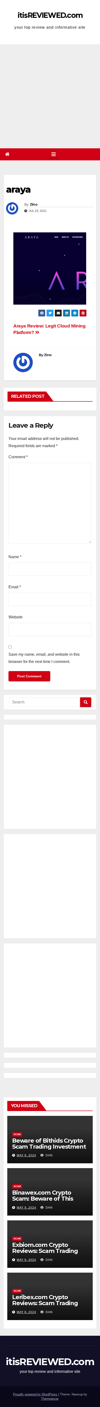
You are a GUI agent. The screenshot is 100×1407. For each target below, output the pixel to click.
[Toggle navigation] (53, 154)
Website (15, 617)
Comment (18, 457)
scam (17, 1134)
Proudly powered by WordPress (35, 1394)
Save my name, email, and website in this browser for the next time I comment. (44, 658)
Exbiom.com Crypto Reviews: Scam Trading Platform (45, 1250)
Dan (49, 1155)
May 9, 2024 (26, 1155)
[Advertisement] (50, 96)
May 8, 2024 (26, 1312)
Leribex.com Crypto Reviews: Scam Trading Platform (45, 1303)
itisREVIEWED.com (50, 15)
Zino (33, 204)
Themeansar (49, 1398)
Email (14, 587)
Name (14, 557)
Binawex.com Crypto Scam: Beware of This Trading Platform (42, 1198)
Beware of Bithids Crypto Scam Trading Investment (49, 1143)
